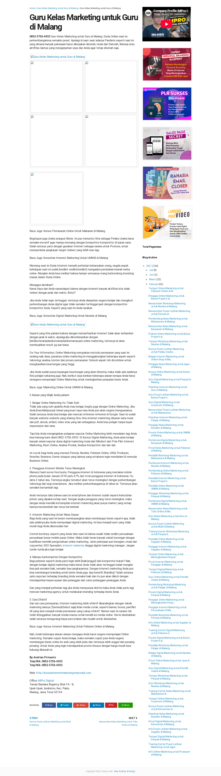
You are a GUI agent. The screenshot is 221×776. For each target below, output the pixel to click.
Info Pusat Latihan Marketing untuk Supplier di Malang (168, 730)
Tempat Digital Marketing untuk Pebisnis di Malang (166, 571)
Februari (154, 284)
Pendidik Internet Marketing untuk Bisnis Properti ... (167, 480)
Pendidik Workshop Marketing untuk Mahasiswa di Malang (168, 457)
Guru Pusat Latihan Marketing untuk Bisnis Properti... (168, 396)
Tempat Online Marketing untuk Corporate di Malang (166, 700)
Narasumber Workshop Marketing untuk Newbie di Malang (167, 305)
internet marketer (73, 545)
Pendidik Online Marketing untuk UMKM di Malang (166, 487)
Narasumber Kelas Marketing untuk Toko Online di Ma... (168, 510)
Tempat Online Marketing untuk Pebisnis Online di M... (166, 290)
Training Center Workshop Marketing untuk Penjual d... (168, 533)
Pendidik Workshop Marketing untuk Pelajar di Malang (168, 647)
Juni (151, 274)
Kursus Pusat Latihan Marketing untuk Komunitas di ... (166, 708)
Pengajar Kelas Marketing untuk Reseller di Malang (166, 426)
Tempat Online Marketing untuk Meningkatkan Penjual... (166, 556)
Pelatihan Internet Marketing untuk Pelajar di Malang (167, 419)
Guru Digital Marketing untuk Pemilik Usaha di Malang (168, 669)
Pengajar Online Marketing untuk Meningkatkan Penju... (166, 601)
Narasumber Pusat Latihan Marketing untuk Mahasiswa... (169, 411)
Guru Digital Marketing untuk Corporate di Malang (164, 404)
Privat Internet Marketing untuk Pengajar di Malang (165, 563)
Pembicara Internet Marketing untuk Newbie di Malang (168, 464)
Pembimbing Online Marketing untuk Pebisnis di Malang (168, 472)
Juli (151, 270)
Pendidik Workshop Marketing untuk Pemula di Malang (168, 616)
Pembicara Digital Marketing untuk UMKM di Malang (167, 502)
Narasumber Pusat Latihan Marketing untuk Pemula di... (169, 312)
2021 (149, 266)
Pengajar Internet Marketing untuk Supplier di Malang (167, 548)
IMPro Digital (46, 680)
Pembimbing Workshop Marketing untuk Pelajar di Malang (167, 586)
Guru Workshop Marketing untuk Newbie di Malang (166, 685)
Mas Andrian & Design (124, 771)
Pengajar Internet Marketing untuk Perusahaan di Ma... (167, 609)
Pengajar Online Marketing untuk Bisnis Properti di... (166, 297)
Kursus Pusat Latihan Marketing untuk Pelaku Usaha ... (166, 350)
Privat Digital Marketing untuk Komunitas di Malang (164, 723)
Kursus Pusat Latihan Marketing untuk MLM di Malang (166, 525)
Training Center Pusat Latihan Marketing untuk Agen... (165, 745)
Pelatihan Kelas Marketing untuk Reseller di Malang (166, 715)
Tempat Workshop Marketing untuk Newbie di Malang (168, 343)
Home (32, 8)
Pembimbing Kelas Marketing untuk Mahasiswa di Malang (168, 320)
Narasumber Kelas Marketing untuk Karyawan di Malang (168, 328)
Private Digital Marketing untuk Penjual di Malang (165, 593)
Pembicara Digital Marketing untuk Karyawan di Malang (167, 441)
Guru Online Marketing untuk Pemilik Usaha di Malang (168, 578)
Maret (152, 279)
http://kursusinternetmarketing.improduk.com (63, 672)
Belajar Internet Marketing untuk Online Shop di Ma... (166, 358)
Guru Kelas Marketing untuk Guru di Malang (57, 8)
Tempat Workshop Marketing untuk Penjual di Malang (168, 677)
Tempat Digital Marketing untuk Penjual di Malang (166, 738)
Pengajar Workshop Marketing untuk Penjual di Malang (168, 495)
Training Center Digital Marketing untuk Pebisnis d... (166, 632)
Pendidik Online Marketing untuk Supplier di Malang (166, 540)
